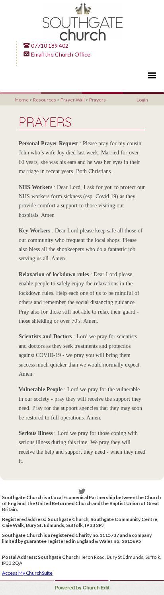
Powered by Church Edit (82, 588)
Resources (44, 100)
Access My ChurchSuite (27, 573)
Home (22, 100)
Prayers (97, 100)
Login (142, 100)
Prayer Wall (73, 100)
